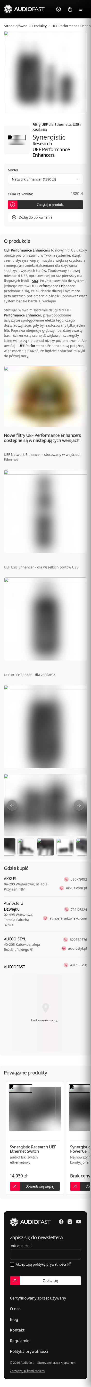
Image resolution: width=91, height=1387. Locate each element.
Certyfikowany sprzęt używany (38, 1298)
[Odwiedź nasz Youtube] (78, 1221)
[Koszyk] (70, 9)
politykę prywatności (49, 1264)
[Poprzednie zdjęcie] (12, 805)
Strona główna (15, 26)
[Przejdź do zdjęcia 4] (45, 847)
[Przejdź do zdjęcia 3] (26, 847)
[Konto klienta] (58, 9)
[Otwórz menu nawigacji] (81, 9)
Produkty (39, 26)
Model (13, 170)
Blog (14, 1319)
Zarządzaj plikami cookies (27, 1371)
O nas (15, 1308)
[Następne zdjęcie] (79, 805)
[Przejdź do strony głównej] (24, 9)
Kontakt (17, 1330)
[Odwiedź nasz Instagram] (69, 1221)
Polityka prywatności (29, 1351)
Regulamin (20, 1340)
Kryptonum (68, 1363)
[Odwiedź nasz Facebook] (61, 1221)
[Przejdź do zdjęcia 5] (65, 847)
